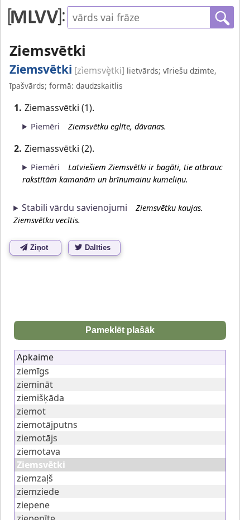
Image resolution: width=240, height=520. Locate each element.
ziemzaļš (35, 478)
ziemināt (35, 384)
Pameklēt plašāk (120, 330)
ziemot (31, 411)
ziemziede (38, 491)
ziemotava (38, 451)
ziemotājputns (47, 424)
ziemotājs (37, 438)
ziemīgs (33, 371)
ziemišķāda (40, 398)
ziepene (33, 505)
